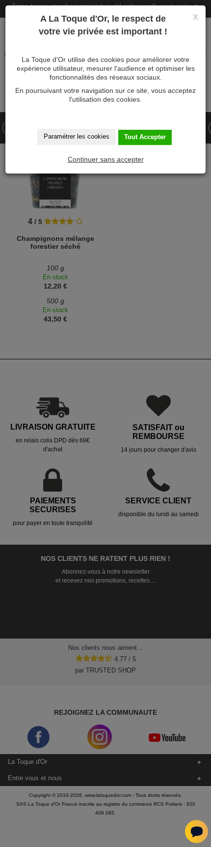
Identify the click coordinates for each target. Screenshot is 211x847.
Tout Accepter (145, 137)
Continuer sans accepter (106, 159)
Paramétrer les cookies (76, 136)
